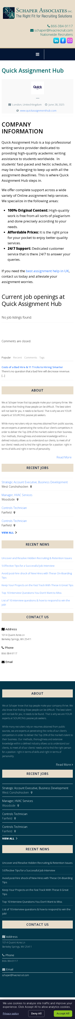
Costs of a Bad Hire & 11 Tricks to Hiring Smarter (32, 367)
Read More (64, 457)
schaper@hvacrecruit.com (53, 30)
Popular (6, 357)
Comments (30, 357)
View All (8, 532)
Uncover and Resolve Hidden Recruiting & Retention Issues (37, 558)
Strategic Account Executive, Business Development (35, 482)
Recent (17, 357)
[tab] (6, 357)
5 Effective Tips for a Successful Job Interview (28, 565)
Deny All (36, 1013)
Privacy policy (11, 1013)
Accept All (63, 1013)
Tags (41, 357)
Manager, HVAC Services (17, 495)
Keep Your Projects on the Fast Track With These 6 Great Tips (37, 585)
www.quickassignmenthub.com (38, 110)
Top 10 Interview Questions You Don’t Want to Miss (31, 593)
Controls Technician (14, 508)
